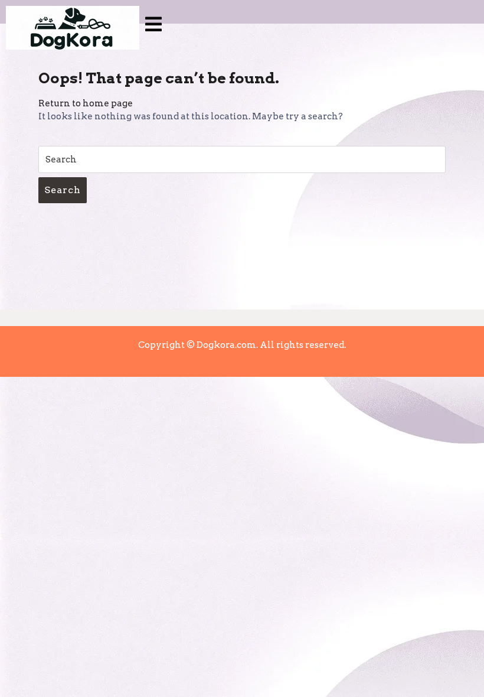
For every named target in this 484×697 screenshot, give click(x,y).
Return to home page (85, 103)
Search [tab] (62, 190)
